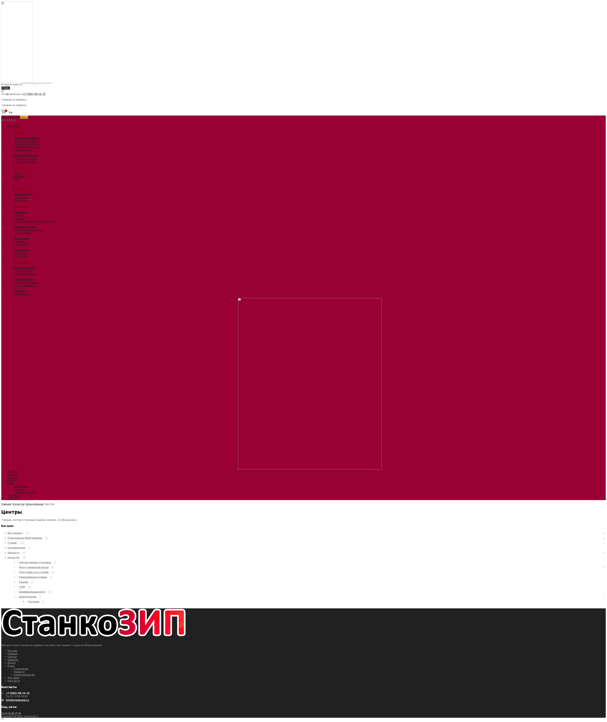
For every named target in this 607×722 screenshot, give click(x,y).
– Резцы (19, 215)
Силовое (19, 291)
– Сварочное (21, 294)
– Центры (20, 200)
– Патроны (20, 197)
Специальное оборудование (25, 537)
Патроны (33, 601)
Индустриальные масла (34, 567)
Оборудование (22, 262)
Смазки (23, 582)
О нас (11, 483)
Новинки (13, 477)
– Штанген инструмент (28, 230)
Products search (11, 84)
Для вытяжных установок (35, 562)
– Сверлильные (23, 150)
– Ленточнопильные (26, 147)
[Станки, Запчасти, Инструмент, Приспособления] (17, 81)
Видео (11, 480)
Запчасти (19, 168)
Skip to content (10, 117)
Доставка (13, 495)
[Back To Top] (2, 719)
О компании (21, 486)
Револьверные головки (33, 577)
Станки (18, 132)
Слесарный (21, 238)
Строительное (23, 279)
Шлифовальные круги (32, 591)
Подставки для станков (34, 572)
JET (16, 179)
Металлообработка (27, 138)
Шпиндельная (23, 194)
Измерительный (25, 227)
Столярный (21, 250)
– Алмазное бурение (26, 282)
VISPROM (19, 176)
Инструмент (21, 207)
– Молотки (20, 241)
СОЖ (22, 586)
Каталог (14, 125)
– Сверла (19, 218)
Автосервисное (24, 267)
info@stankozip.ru (17, 700)
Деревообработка (26, 155)
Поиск (6, 88)
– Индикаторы (22, 233)
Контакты (14, 498)
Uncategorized (16, 547)
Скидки (12, 474)
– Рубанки (20, 253)
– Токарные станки (25, 141)
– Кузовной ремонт (25, 273)
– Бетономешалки (25, 285)
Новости (19, 489)
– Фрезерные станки (27, 144)
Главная (12, 471)
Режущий (20, 212)
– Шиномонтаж (23, 270)
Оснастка (19, 189)
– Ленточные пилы (25, 161)
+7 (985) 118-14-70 (34, 94)
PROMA (18, 173)
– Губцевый (21, 244)
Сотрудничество (24, 492)
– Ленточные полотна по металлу (34, 221)
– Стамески (21, 256)
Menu (24, 117)
